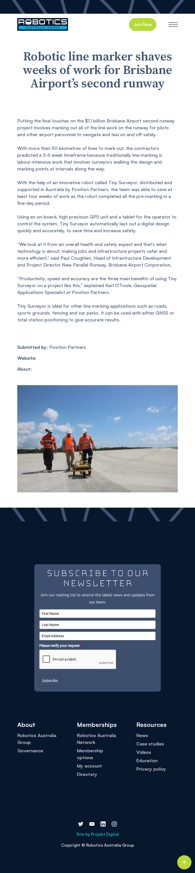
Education (147, 760)
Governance (30, 750)
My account (89, 766)
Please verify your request (60, 646)
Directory (87, 774)
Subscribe (50, 681)
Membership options (90, 754)
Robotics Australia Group (36, 738)
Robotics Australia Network (96, 738)
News (142, 735)
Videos (143, 752)
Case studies (150, 743)
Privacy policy (151, 769)
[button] (173, 24)
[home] (42, 24)
